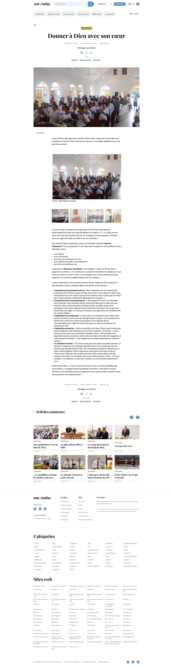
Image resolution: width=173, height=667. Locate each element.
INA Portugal (73, 630)
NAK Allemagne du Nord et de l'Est (113, 626)
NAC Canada (55, 604)
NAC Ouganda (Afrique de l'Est (59, 600)
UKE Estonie (126, 619)
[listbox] (131, 4)
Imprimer (103, 43)
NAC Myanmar (127, 612)
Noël (107, 556)
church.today (83, 14)
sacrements (127, 563)
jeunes (72, 569)
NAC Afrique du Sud (129, 594)
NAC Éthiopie (37, 589)
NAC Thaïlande (91, 616)
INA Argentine (109, 599)
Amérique (74, 60)
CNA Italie (36, 625)
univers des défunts (93, 566)
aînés (53, 543)
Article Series (83, 512)
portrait (90, 563)
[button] (37, 441)
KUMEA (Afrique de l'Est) (130, 642)
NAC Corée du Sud (92, 612)
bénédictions (37, 569)
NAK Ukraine (108, 633)
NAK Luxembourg (56, 625)
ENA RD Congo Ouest (111, 586)
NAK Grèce (90, 622)
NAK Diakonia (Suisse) (57, 642)
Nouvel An (37, 556)
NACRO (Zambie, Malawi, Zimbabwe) (41, 642)
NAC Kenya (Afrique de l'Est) (130, 590)
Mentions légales (103, 662)
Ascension (73, 559)
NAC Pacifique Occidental (112, 616)
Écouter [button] (41, 133)
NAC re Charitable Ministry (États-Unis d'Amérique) (113, 642)
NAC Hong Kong (128, 609)
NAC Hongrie (109, 622)
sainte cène (73, 566)
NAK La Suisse (91, 633)
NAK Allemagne (73, 622)
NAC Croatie (73, 619)
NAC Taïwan (72, 616)
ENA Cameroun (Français (76, 586)
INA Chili (71, 604)
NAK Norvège (38, 630)
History (54, 556)
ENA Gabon (54, 589)
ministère (108, 559)
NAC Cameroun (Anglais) (58, 586)
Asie (89, 546)
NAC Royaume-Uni (128, 633)
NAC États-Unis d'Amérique (77, 609)
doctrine (108, 563)
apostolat (72, 556)
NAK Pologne (55, 630)
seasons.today (68, 14)
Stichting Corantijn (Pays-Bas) (58, 647)
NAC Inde (36, 612)
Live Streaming (84, 516)
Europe (72, 546)
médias (36, 546)
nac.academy (73, 646)
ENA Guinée (90, 589)
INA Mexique (126, 604)
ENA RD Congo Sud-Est (94, 586)
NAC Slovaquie (109, 630)
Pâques (54, 559)
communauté (55, 569)
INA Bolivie (126, 599)
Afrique (126, 546)
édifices (126, 550)
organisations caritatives (130, 543)
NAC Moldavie (91, 625)
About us (82, 502)
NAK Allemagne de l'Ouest (41, 637)
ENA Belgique (38, 619)
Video (131, 14)
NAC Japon (72, 612)
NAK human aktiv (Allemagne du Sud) (57, 637)
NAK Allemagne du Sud (40, 633)
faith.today (96, 14)
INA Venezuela (109, 609)
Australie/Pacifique (39, 550)
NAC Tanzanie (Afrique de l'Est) (41, 600)
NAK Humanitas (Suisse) (76, 642)
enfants (54, 550)
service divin (96, 60)
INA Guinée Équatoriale (130, 586)
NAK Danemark (109, 619)
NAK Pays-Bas (127, 625)
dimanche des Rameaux (130, 556)
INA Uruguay (90, 609)
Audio (137, 14)
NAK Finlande (37, 622)
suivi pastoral (73, 543)
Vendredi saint (38, 559)
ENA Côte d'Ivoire (110, 589)
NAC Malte (72, 625)
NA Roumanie (91, 630)
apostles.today (54, 14)
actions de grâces (110, 553)
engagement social (93, 550)
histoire (36, 543)
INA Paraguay (37, 609)
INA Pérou (54, 609)
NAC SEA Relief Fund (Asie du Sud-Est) (113, 637)
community (109, 14)
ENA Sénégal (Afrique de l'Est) (94, 595)
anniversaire (73, 553)
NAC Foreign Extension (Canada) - (94, 637)
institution (126, 559)
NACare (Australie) (128, 637)
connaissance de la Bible (130, 566)
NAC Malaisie (109, 612)
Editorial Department (86, 520)
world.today (39, 14)
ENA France (54, 622)
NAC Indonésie (55, 612)
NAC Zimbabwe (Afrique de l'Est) (95, 600)
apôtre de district (74, 563)
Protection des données (71, 662)
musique (36, 553)
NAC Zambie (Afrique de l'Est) (76, 600)
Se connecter (119, 4)
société (72, 550)
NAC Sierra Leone (110, 594)
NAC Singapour (55, 616)
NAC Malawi (54, 594)
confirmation (127, 553)
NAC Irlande (126, 622)
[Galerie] (87, 176)
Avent (89, 556)
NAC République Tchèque (94, 619)
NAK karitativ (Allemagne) (94, 642)
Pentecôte (90, 559)
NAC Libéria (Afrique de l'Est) (40, 595)
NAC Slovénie (127, 630)
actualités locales (56, 546)
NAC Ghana (72, 589)
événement (55, 553)
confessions (109, 550)
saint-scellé (55, 566)
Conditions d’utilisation (89, 662)
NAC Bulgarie (55, 619)
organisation (109, 543)
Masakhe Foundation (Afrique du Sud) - (75, 637)
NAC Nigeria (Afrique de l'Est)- (76, 595)
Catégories (102, 4)
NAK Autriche (127, 616)
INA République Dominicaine (109, 605)
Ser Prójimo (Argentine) (40, 646)
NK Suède (72, 633)
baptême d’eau (38, 566)
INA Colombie (91, 604)
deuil (89, 543)
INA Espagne (55, 633)
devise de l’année (92, 553)
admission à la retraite (40, 563)
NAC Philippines (38, 616)
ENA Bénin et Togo (39, 586)
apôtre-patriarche (85, 60)
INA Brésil (36, 604)
